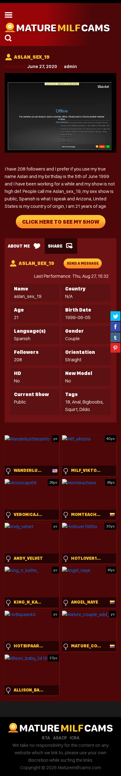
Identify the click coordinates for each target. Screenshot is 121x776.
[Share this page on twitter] (115, 316)
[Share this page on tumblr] (115, 337)
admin (70, 66)
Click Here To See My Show (60, 221)
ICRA (74, 737)
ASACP (60, 737)
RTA (46, 737)
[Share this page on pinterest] (115, 348)
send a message (83, 263)
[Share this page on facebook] (115, 326)
